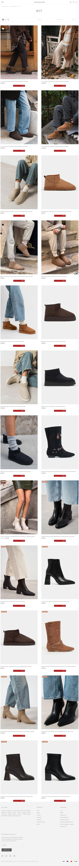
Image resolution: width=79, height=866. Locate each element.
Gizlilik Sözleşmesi (64, 819)
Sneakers (39, 819)
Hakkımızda (63, 815)
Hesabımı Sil (63, 826)
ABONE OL (6, 850)
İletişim (62, 813)
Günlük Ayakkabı (41, 822)
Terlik (38, 810)
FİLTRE (73, 19)
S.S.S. (61, 810)
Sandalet (39, 817)
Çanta (38, 824)
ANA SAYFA (5, 6)
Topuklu (39, 815)
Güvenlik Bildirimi (64, 817)
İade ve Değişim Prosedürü (67, 824)
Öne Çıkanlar (59, 19)
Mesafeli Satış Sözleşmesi (66, 822)
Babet (38, 813)
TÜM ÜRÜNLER (13, 6)
